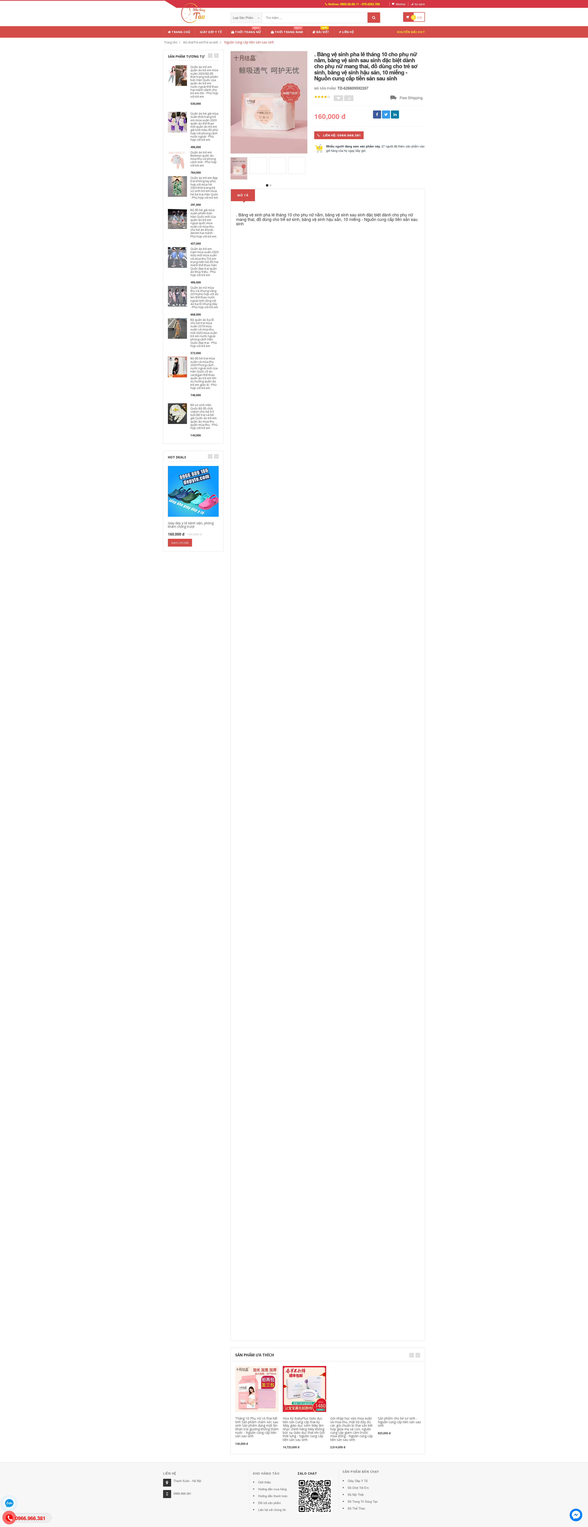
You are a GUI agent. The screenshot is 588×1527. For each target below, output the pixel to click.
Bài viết (322, 31)
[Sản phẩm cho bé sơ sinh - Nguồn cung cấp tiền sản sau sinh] (399, 1388)
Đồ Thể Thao (356, 1508)
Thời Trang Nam (288, 31)
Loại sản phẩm (243, 17)
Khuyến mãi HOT (411, 32)
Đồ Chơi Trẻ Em (358, 1487)
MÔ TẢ (243, 195)
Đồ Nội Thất (356, 1494)
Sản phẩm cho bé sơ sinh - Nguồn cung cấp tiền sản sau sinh (399, 1422)
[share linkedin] (395, 114)
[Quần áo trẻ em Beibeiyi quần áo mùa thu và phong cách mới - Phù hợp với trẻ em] (177, 160)
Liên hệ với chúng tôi (272, 1509)
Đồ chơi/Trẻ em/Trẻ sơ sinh (200, 42)
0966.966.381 (182, 1493)
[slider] (322, 97)
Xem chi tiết (180, 543)
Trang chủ (180, 32)
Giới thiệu (264, 1482)
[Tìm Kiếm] (374, 17)
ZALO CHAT (307, 1473)
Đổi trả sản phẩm (269, 1503)
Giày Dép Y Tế (211, 32)
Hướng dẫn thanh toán (273, 1496)
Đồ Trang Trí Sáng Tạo (363, 1501)
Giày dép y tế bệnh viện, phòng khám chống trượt (191, 525)
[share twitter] (386, 114)
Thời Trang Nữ (247, 31)
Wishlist (400, 4)
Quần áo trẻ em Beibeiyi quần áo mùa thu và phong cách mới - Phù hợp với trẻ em (203, 158)
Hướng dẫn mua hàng (272, 1489)
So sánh (420, 4)
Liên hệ (347, 32)
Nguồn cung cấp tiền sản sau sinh (249, 42)
